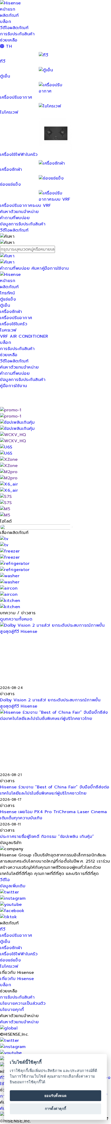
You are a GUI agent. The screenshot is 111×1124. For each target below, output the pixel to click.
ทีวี (2, 929)
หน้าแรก (7, 9)
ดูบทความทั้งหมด (16, 619)
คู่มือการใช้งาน (13, 386)
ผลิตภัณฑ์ (9, 15)
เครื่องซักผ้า (11, 312)
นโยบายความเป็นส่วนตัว (22, 1003)
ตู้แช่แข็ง (8, 299)
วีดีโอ (5, 880)
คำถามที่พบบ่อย (15, 218)
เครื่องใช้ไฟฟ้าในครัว (18, 154)
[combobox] (55, 249)
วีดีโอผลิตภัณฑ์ (14, 28)
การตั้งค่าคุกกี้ (55, 1108)
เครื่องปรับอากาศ (16, 97)
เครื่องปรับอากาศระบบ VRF (25, 205)
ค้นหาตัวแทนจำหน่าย (19, 212)
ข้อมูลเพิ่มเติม (12, 886)
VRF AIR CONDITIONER (24, 336)
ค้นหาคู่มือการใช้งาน (50, 268)
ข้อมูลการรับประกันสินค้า (22, 224)
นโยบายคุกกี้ (12, 1010)
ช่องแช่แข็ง (10, 960)
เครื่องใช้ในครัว (13, 324)
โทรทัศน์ (7, 293)
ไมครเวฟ (8, 330)
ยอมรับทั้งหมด (55, 1096)
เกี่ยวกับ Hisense (17, 979)
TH (8, 46)
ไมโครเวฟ (9, 966)
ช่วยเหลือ (9, 40)
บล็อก (5, 22)
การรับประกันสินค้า (17, 34)
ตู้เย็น (5, 305)
